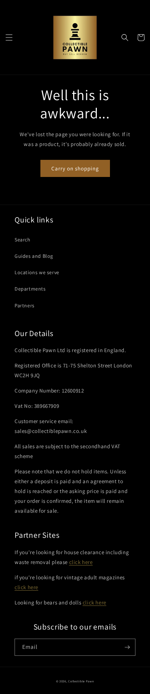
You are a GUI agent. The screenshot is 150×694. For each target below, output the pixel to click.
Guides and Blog (34, 256)
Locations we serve (37, 272)
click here (81, 562)
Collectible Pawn (81, 681)
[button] (9, 37)
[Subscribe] (127, 647)
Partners (25, 305)
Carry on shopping (75, 168)
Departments (30, 288)
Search (23, 239)
